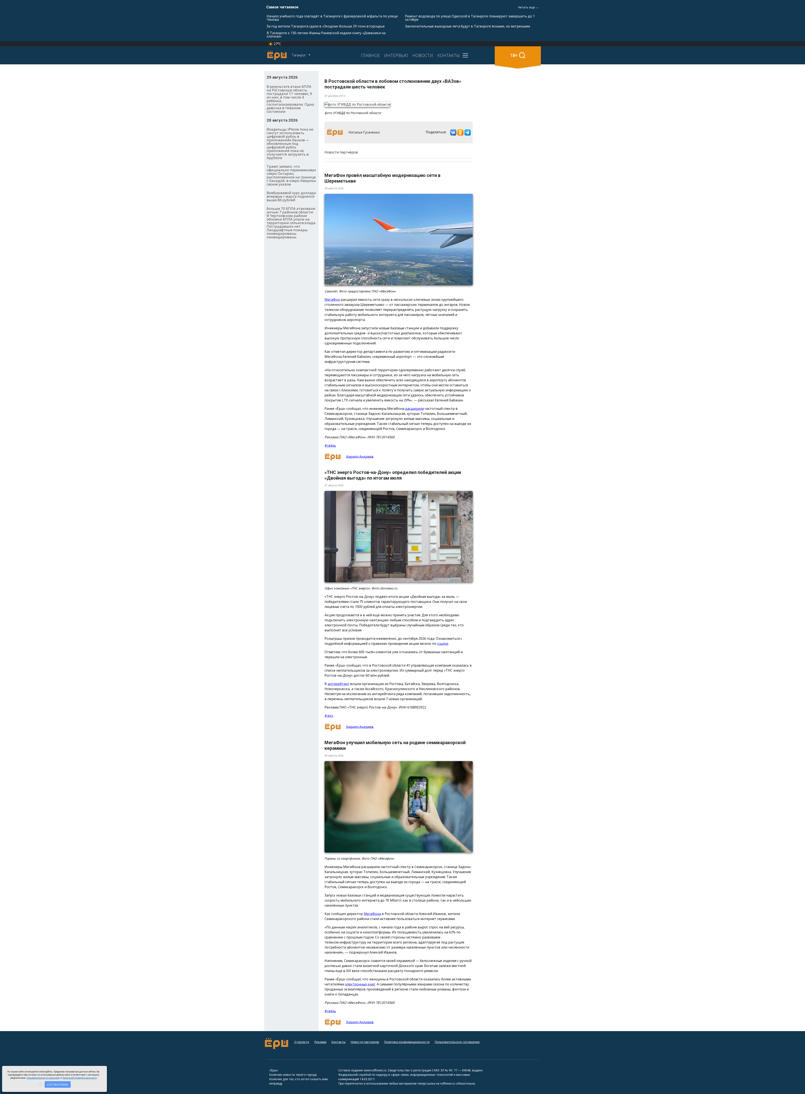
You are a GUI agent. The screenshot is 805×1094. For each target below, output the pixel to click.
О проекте (301, 1042)
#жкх (329, 715)
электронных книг (360, 984)
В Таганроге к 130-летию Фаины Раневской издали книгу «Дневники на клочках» (326, 35)
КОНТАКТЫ (448, 55)
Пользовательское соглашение (457, 1042)
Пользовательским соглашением (43, 1077)
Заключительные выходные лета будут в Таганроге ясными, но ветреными (467, 26)
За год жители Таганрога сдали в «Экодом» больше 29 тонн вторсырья (325, 26)
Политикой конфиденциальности (79, 1077)
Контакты (338, 1042)
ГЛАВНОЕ (370, 55)
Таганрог (299, 55)
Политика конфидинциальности (407, 1042)
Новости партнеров (365, 1042)
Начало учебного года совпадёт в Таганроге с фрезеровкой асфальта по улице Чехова (332, 18)
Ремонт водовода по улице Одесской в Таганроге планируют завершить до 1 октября (470, 18)
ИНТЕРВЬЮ (396, 55)
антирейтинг (338, 683)
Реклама (320, 1042)
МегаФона (372, 913)
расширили (414, 408)
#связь (330, 445)
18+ (513, 55)
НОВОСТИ (422, 55)
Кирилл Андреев (359, 456)
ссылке (442, 643)
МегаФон (332, 299)
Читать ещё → (528, 7)
